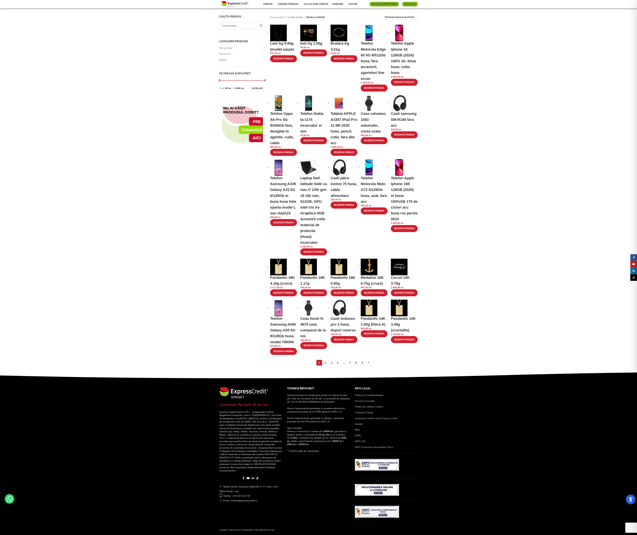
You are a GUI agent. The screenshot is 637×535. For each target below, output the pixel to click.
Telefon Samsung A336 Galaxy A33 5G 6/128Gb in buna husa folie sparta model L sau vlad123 (283, 195)
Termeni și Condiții (364, 401)
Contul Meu (410, 4)
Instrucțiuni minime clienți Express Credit (376, 418)
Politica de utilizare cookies (369, 406)
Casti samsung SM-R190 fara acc (404, 119)
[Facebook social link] (243, 478)
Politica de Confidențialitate (369, 395)
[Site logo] (235, 4)
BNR (357, 429)
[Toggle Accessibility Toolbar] (631, 499)
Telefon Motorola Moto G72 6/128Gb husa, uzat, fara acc (374, 190)
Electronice (225, 53)
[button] (9, 499)
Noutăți (358, 424)
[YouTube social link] (248, 478)
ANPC (358, 435)
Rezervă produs (283, 58)
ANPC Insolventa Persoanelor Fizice (374, 447)
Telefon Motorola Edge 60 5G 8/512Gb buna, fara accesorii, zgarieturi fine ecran (373, 61)
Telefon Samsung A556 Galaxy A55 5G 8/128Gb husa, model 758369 (283, 330)
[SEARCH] (261, 25)
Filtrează (257, 88)
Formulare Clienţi (364, 412)
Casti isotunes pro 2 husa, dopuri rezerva (343, 324)
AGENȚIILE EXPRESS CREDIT (384, 4)
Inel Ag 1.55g (311, 43)
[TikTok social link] (257, 478)
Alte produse (226, 48)
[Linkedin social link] (253, 478)
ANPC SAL (360, 441)
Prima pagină (277, 17)
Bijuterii (223, 59)
